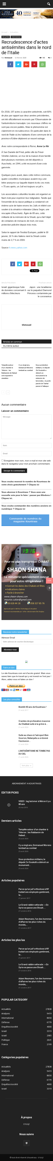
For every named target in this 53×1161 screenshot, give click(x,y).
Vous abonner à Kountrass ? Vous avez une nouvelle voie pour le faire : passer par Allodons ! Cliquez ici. (26, 495)
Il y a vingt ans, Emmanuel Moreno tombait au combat (26, 367)
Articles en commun (12, 342)
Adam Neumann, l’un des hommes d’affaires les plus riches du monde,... (35, 922)
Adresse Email (8, 637)
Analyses (5, 1013)
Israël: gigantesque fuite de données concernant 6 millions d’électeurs (13, 290)
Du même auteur (11, 346)
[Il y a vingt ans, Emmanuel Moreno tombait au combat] (26, 357)
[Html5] (26, 1143)
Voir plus (25, 765)
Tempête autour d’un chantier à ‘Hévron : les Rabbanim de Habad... (33, 832)
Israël (4, 1031)
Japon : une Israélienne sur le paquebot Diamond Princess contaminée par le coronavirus (39, 292)
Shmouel (8, 58)
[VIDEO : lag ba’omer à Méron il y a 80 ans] (8, 805)
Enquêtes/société (9, 1026)
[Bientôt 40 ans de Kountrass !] (8, 711)
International (16, 37)
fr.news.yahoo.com (17, 247)
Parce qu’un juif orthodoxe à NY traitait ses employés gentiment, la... (34, 892)
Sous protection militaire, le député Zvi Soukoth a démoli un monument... (34, 862)
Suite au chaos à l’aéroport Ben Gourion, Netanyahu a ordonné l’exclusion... (33, 738)
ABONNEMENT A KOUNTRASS (26, 783)
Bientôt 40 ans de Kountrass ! (33, 707)
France (4, 1044)
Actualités (5, 37)
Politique (5, 1039)
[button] (49, 4)
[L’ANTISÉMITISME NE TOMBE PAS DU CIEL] (8, 754)
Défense (5, 1022)
